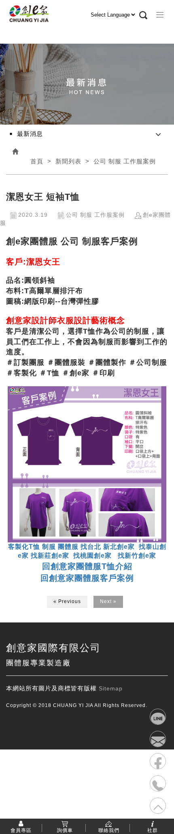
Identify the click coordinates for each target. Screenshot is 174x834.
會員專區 (21, 830)
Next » (108, 601)
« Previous (67, 601)
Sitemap (111, 688)
